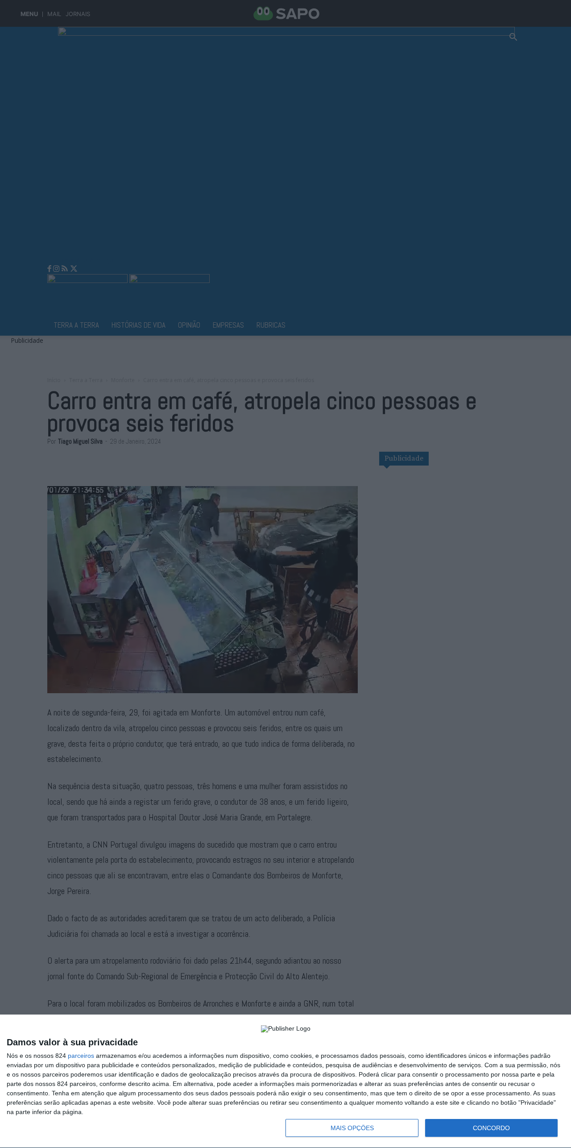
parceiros (81, 1055)
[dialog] (285, 1081)
